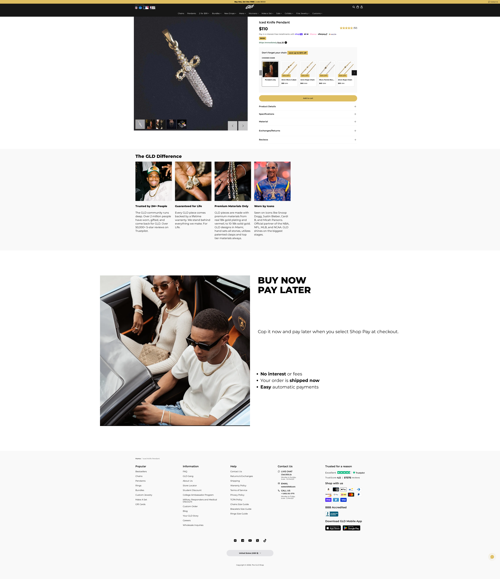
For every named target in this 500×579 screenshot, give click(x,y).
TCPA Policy (236, 499)
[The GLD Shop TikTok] (265, 540)
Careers (187, 520)
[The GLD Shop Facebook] (242, 540)
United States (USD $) (248, 553)
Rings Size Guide (239, 513)
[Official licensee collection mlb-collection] (146, 7)
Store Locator (190, 485)
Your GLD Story (190, 516)
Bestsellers (141, 471)
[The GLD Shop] (250, 8)
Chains (138, 476)
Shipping (235, 481)
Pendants (140, 481)
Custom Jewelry (143, 495)
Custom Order (190, 506)
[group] (250, 2)
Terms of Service (238, 490)
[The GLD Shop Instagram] (235, 540)
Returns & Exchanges (241, 476)
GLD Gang (188, 476)
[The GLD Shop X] (257, 540)
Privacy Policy (237, 495)
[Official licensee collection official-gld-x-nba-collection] (152, 7)
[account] (361, 7)
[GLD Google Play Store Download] (351, 528)
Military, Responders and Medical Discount (200, 500)
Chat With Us (286, 474)
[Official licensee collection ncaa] (140, 7)
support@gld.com (288, 486)
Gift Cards (140, 504)
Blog (185, 511)
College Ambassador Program (198, 495)
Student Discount (192, 490)
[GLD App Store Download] (333, 528)
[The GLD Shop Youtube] (250, 540)
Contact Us (494, 2)
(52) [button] (355, 28)
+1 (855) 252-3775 (287, 493)
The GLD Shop (258, 565)
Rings (138, 485)
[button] (353, 7)
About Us (188, 481)
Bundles (139, 490)
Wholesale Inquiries (193, 525)
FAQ (185, 471)
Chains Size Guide (239, 504)
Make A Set (141, 499)
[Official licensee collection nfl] (136, 7)
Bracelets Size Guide (240, 509)
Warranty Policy (238, 485)
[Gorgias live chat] (492, 557)
